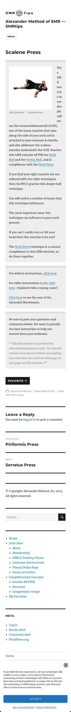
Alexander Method (20, 391)
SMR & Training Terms (28, 557)
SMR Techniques (15, 394)
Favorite (16, 381)
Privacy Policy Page (46, 707)
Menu (11, 36)
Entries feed (17, 629)
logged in (29, 419)
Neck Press (46, 164)
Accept (35, 699)
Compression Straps (26, 591)
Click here (15, 297)
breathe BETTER (23, 582)
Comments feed (20, 634)
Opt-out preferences (24, 707)
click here (50, 273)
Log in (13, 625)
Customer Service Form (28, 562)
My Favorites (18, 596)
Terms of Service (23, 572)
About (16, 548)
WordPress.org (19, 639)
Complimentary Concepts (26, 577)
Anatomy (18, 586)
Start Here (16, 543)
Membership (21, 553)
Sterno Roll (34, 159)
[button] (66, 665)
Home (13, 538)
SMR (60, 391)
